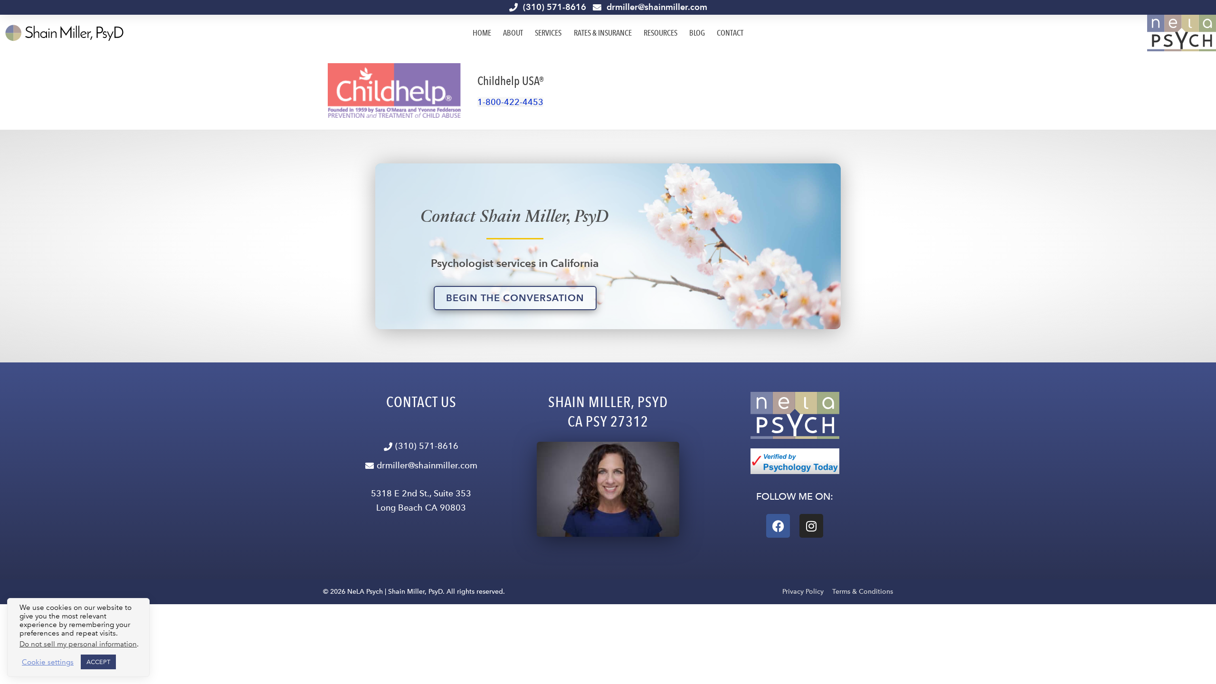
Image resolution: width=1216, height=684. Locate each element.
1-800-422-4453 (510, 102)
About (513, 33)
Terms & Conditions (862, 592)
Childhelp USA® (510, 81)
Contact (730, 33)
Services (548, 33)
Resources (660, 33)
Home (482, 33)
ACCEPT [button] (98, 661)
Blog (697, 33)
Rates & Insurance (603, 33)
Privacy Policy (802, 592)
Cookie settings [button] (48, 662)
